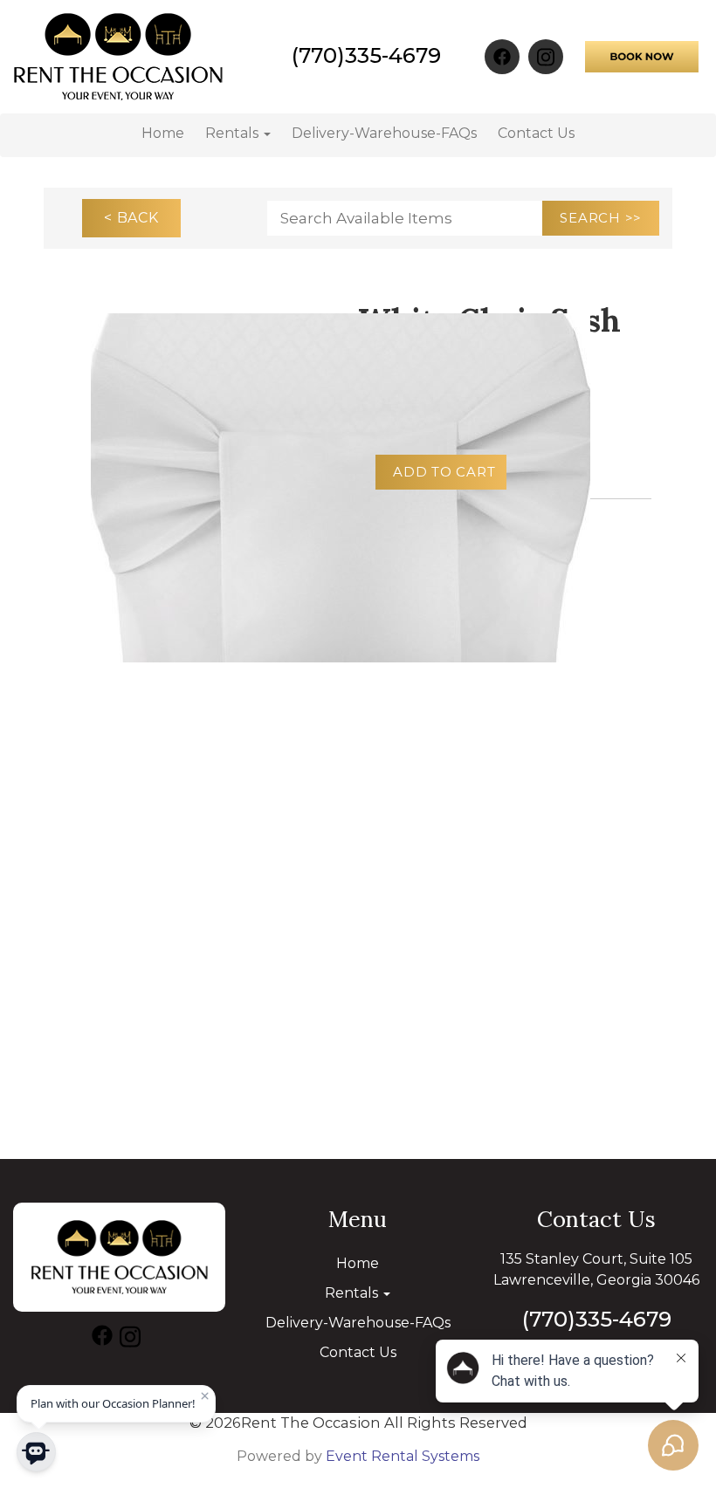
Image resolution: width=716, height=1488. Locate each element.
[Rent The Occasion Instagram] (545, 56)
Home (162, 133)
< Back (131, 217)
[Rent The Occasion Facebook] (502, 56)
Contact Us (536, 133)
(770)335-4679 (366, 55)
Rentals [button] (233, 133)
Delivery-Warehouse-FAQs (384, 133)
